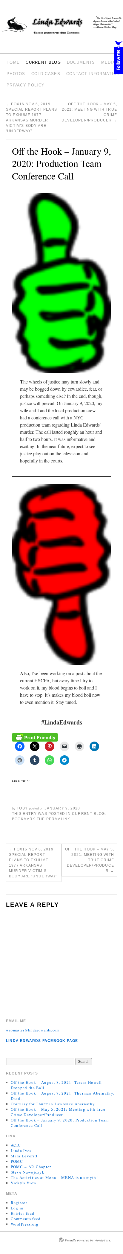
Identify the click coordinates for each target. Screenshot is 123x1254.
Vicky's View (24, 1182)
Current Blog (43, 62)
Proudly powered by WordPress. (88, 1240)
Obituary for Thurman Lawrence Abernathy (53, 1104)
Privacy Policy (25, 85)
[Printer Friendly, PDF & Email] (35, 737)
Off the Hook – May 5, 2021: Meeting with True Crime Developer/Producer (89, 860)
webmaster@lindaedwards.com (32, 1030)
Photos (16, 73)
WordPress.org (25, 1224)
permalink (58, 819)
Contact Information (93, 73)
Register (19, 1202)
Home (13, 62)
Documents (81, 62)
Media (108, 62)
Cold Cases (45, 73)
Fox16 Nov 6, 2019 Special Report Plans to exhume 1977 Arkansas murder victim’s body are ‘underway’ (33, 862)
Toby (22, 808)
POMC (17, 1161)
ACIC (16, 1145)
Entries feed (23, 1213)
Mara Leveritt (24, 1156)
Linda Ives (21, 1150)
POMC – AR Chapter (31, 1166)
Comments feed (26, 1218)
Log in (17, 1208)
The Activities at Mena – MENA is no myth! (54, 1177)
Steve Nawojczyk (28, 1172)
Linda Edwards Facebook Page (42, 1041)
